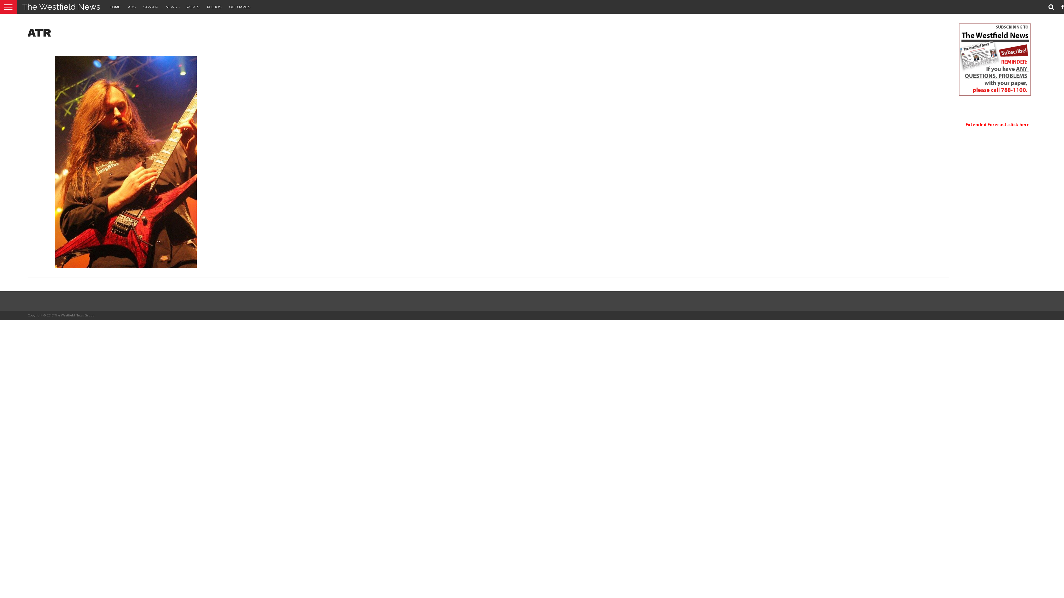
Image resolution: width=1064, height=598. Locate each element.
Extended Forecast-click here (998, 125)
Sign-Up (150, 7)
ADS (131, 7)
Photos (214, 7)
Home (115, 7)
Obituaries (239, 7)
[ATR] (126, 267)
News (171, 7)
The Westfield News (61, 7)
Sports (192, 7)
